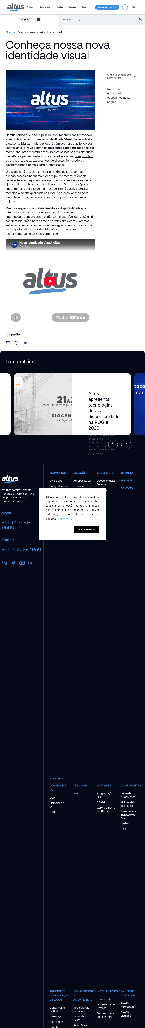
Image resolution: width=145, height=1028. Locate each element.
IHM (75, 793)
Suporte (127, 480)
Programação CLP (105, 795)
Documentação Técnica (106, 483)
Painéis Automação (128, 1005)
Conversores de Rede (57, 1010)
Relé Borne (127, 824)
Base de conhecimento (107, 7)
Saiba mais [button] (65, 518)
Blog (8, 32)
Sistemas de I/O (57, 805)
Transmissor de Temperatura (106, 1015)
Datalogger (56, 1022)
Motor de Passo (78, 1018)
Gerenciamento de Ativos (106, 810)
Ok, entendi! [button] (86, 529)
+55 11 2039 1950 (21, 549)
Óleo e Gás (56, 481)
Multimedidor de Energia (128, 804)
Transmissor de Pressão (106, 1006)
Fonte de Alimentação (128, 795)
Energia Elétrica (59, 486)
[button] (125, 7)
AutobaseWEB (82, 481)
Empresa (127, 473)
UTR (52, 812)
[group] (72, 404)
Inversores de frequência (81, 1010)
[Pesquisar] (140, 19)
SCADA (101, 802)
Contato (127, 488)
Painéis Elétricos (126, 1014)
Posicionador (104, 999)
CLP (52, 798)
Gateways (56, 1016)
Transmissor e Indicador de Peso (129, 815)
